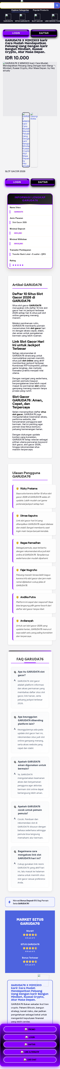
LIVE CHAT (31, 1061)
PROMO (31, 1028)
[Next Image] (54, 89)
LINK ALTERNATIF (31, 1053)
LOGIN (16, 33)
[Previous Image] (5, 89)
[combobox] (27, 5)
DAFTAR (44, 33)
